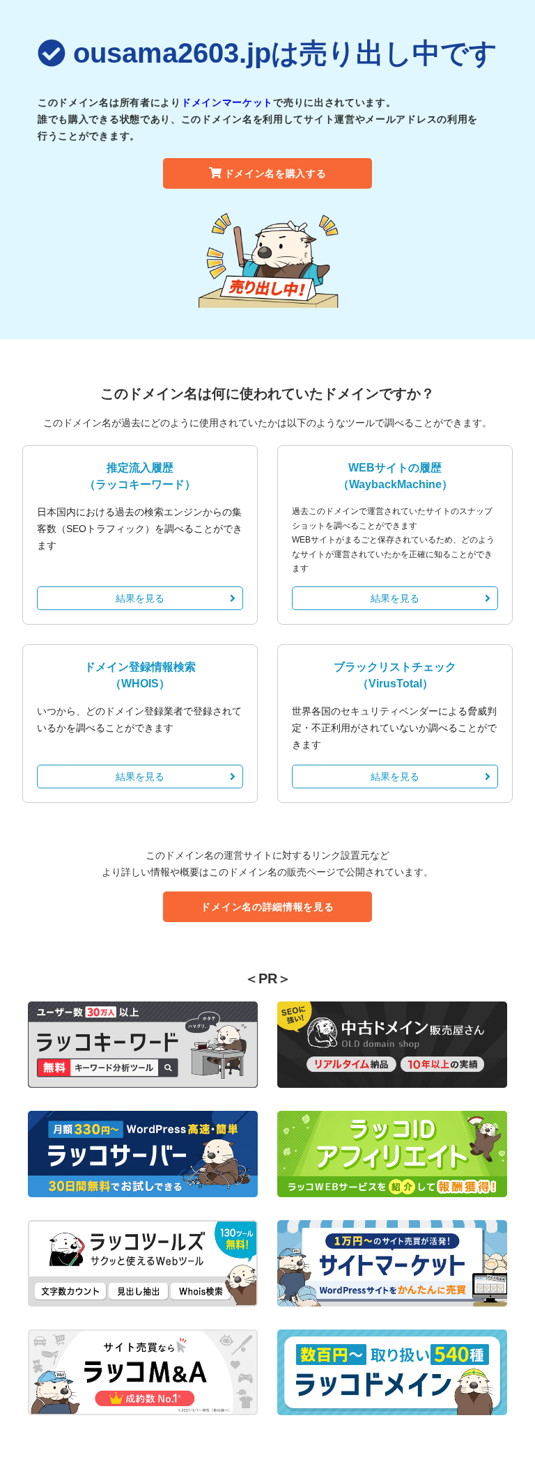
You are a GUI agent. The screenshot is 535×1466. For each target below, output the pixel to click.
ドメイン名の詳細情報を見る (267, 906)
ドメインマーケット (227, 102)
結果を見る (140, 598)
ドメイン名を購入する (275, 173)
